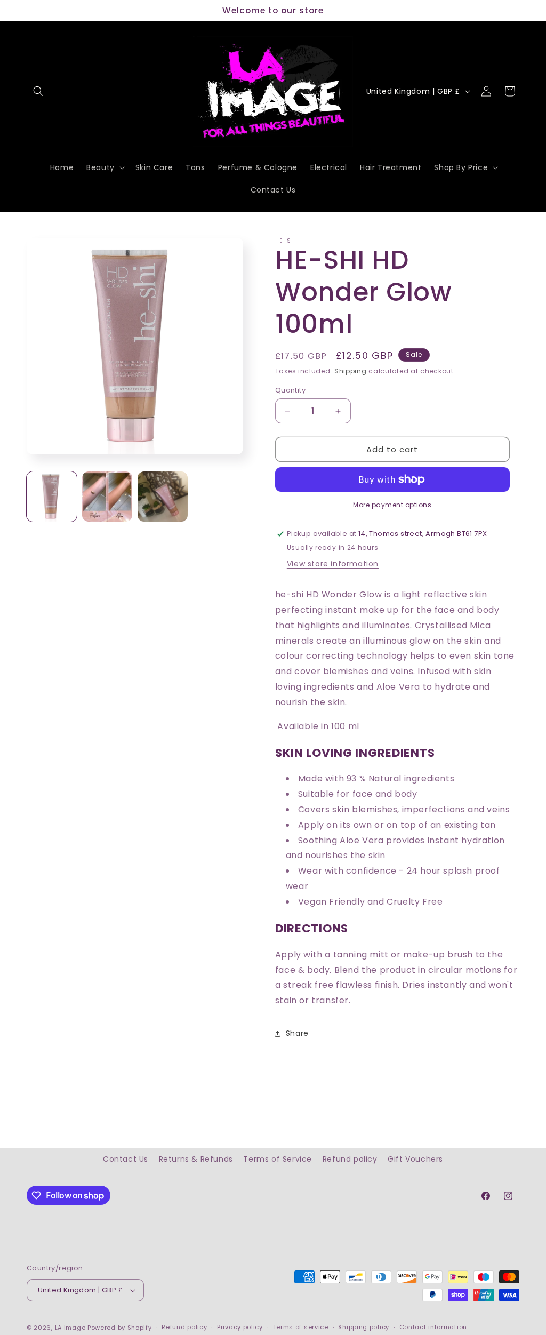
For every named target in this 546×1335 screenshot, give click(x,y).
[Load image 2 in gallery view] (107, 496)
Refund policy (350, 1159)
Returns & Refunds (196, 1159)
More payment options (392, 504)
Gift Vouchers (415, 1159)
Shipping (350, 370)
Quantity (290, 390)
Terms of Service (277, 1159)
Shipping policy (363, 1327)
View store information (333, 563)
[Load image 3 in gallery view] (163, 496)
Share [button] (297, 1033)
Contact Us (125, 1159)
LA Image (70, 1327)
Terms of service (300, 1327)
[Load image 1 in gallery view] (52, 496)
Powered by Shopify (119, 1327)
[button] (38, 91)
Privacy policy (240, 1327)
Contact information (433, 1327)
